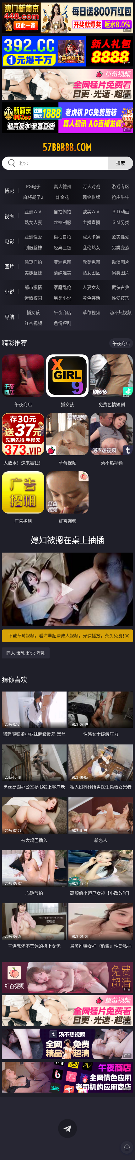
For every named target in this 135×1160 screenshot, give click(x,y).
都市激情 (33, 287)
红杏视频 (33, 323)
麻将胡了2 (33, 197)
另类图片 (120, 273)
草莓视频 (91, 312)
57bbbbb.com (67, 147)
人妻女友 (91, 287)
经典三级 (62, 247)
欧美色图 (91, 262)
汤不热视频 (121, 312)
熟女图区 (91, 273)
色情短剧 (62, 323)
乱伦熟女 (91, 247)
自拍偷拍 (62, 212)
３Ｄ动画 (120, 212)
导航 (9, 316)
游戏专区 (120, 186)
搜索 (120, 163)
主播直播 (91, 222)
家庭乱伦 (62, 287)
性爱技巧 (120, 298)
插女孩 (33, 312)
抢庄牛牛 (120, 197)
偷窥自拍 (33, 262)
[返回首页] (127, 1147)
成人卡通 (91, 237)
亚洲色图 (62, 262)
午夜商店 (62, 312)
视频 (9, 216)
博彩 (9, 190)
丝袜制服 (62, 222)
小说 (9, 291)
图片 (9, 266)
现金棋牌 (91, 197)
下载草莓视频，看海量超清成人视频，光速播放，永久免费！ (67, 636)
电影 (9, 241)
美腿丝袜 (33, 273)
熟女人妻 (33, 222)
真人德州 (62, 186)
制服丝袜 (33, 247)
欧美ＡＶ (91, 212)
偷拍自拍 (62, 237)
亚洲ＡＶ (33, 212)
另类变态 (120, 247)
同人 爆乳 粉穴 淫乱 (25, 653)
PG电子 (33, 186)
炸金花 (62, 197)
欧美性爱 (120, 237)
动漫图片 (120, 262)
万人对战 (91, 186)
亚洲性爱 (33, 237)
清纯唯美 (62, 273)
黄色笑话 (91, 298)
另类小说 (62, 298)
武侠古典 (120, 287)
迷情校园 (33, 298)
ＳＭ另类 (120, 222)
